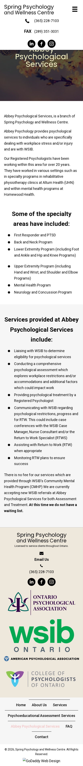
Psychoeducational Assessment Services (41, 715)
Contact (41, 737)
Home (21, 705)
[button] (31, 44)
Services (60, 705)
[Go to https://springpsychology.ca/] (41, 541)
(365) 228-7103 (46, 21)
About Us (39, 705)
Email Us (41, 559)
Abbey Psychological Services (35, 726)
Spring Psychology (29, 7)
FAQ (69, 726)
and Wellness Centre (29, 12)
